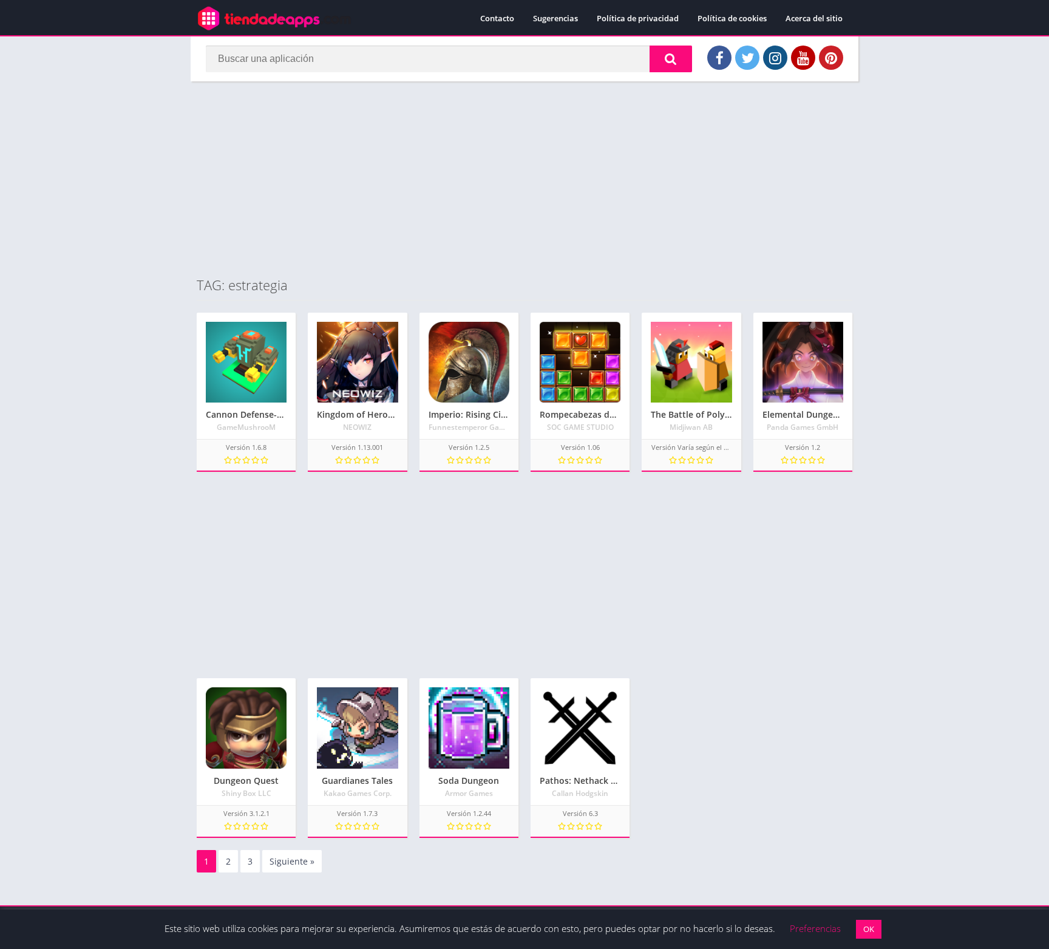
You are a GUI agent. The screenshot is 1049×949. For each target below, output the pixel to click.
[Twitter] (747, 58)
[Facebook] (719, 58)
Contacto (497, 18)
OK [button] (868, 928)
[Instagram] (775, 58)
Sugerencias (555, 18)
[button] (671, 59)
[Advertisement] (524, 179)
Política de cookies (732, 18)
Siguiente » (292, 861)
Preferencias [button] (815, 928)
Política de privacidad (638, 18)
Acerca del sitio (814, 18)
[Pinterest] (831, 58)
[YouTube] (803, 58)
